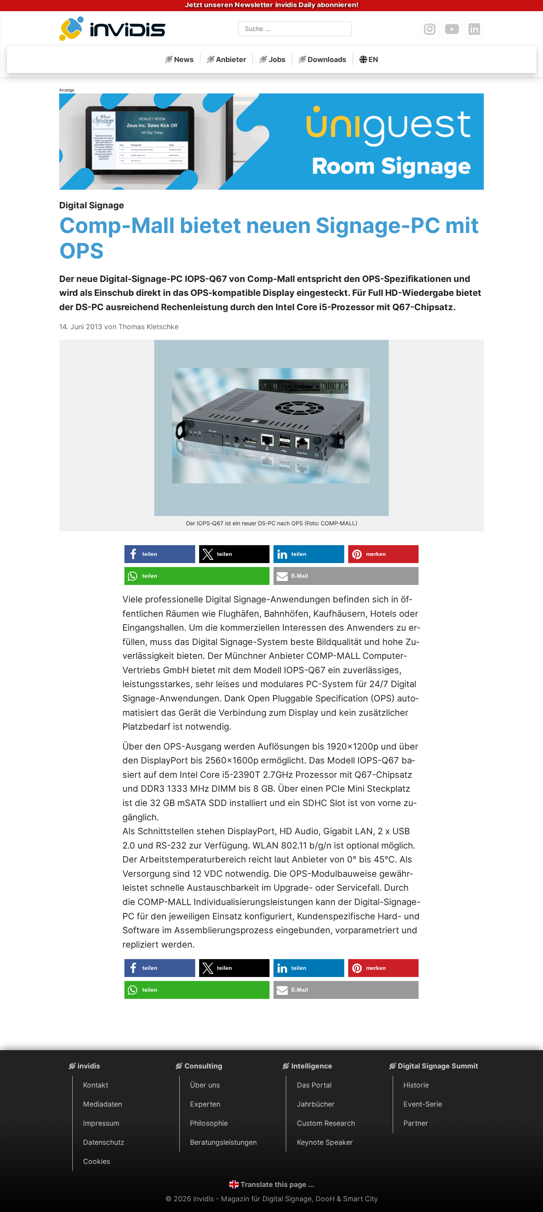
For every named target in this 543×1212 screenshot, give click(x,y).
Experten (205, 1104)
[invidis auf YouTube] (452, 29)
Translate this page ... (277, 1184)
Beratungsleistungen (223, 1142)
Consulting (203, 1066)
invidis (89, 1066)
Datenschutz (103, 1142)
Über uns (205, 1085)
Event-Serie (422, 1104)
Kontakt (95, 1085)
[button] (159, 554)
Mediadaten (102, 1104)
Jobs (277, 59)
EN (373, 59)
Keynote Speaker (325, 1142)
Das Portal (314, 1085)
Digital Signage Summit (438, 1066)
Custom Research (326, 1123)
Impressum (101, 1123)
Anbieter (231, 59)
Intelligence (311, 1066)
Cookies (96, 1161)
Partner (415, 1123)
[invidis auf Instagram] (429, 29)
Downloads (327, 59)
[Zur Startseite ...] (114, 30)
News (184, 59)
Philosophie (209, 1123)
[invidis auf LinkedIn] (474, 29)
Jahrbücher (316, 1104)
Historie (416, 1085)
